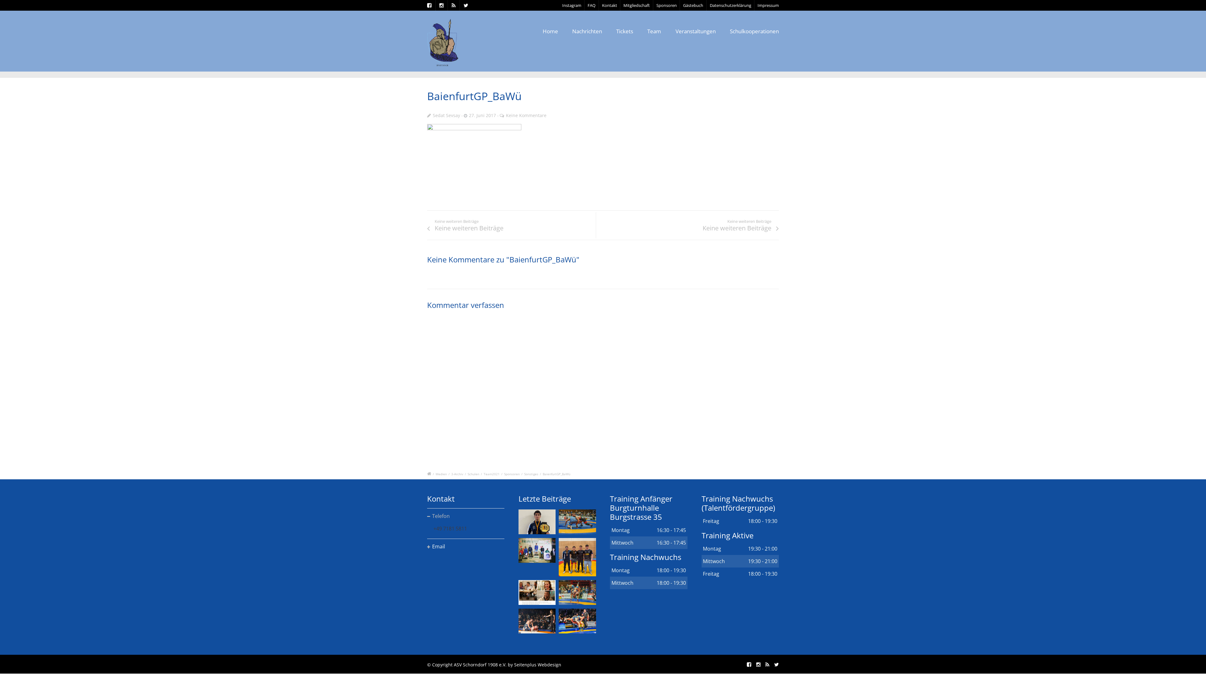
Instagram (571, 5)
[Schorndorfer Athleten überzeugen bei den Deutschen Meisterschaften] (537, 521)
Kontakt (609, 5)
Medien (441, 474)
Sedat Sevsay (446, 115)
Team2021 (492, 474)
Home (550, 31)
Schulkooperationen (754, 31)
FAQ (591, 5)
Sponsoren (666, 5)
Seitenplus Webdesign (537, 665)
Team (654, 31)
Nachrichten (587, 31)
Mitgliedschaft (636, 5)
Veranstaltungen (696, 31)
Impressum (768, 5)
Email (438, 546)
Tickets (624, 31)
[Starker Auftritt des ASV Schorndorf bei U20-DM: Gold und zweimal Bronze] (577, 557)
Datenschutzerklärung (730, 5)
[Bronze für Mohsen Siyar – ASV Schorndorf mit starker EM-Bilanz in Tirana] (577, 521)
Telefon (441, 516)
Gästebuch (693, 5)
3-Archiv (457, 474)
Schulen (473, 474)
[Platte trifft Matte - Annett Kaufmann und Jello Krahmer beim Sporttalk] (537, 592)
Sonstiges (531, 474)
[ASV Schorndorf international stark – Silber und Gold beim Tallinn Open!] (537, 550)
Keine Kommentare (526, 115)
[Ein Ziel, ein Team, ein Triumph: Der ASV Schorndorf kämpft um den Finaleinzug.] (577, 621)
